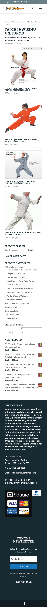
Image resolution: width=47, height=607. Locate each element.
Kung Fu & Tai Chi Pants (16, 274)
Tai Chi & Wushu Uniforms (17, 296)
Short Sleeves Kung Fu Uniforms (20, 289)
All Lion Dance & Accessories (17, 303)
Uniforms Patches (14, 300)
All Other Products (12, 307)
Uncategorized (11, 318)
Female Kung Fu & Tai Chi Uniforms (22, 270)
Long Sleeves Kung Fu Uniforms (20, 281)
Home (7, 22)
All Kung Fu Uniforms (18, 22)
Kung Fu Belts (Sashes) (16, 277)
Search (30, 250)
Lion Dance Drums (12, 315)
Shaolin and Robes (15, 285)
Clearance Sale (11, 311)
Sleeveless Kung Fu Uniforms (19, 292)
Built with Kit (24, 582)
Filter (9, 333)
